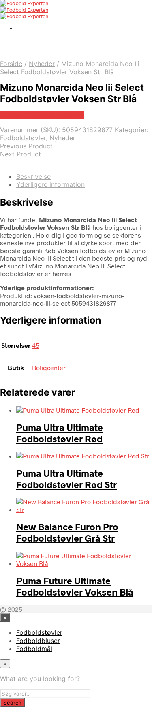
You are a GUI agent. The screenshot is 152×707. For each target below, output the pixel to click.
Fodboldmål (34, 649)
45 (35, 345)
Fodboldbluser (38, 640)
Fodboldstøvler (23, 138)
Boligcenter (49, 367)
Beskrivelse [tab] (33, 176)
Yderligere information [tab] (50, 184)
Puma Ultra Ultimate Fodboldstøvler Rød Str (66, 478)
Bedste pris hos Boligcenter (42, 115)
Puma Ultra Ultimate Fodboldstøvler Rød (59, 433)
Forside (11, 64)
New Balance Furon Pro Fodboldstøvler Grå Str (67, 532)
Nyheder (42, 64)
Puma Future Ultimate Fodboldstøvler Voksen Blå (74, 586)
